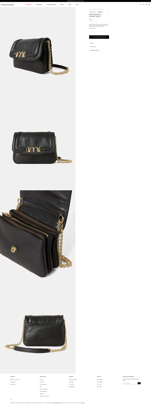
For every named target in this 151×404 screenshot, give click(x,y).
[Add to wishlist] (108, 14)
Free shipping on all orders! (75, 0)
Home (90, 9)
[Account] (143, 4)
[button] (75, 0)
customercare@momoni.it (56, 402)
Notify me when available (99, 37)
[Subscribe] (139, 383)
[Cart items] (149, 4)
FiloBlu (83, 402)
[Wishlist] (146, 4)
